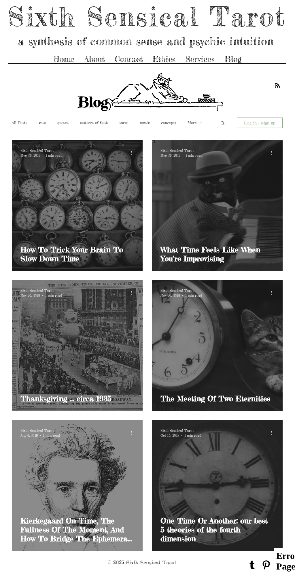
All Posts (19, 122)
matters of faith (94, 122)
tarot (124, 122)
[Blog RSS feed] (277, 85)
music (145, 122)
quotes (63, 122)
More (192, 122)
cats (42, 122)
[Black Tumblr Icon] (252, 565)
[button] (222, 123)
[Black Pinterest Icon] (266, 565)
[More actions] (133, 152)
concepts (168, 122)
